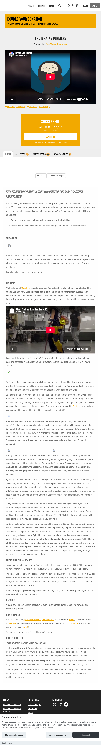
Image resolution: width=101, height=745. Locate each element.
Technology (44, 106)
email (25, 627)
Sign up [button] (95, 5)
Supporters (41, 154)
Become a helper (56, 175)
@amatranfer (48, 619)
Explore (41, 5)
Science (33, 106)
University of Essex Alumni (12, 710)
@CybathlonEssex (32, 619)
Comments (63, 154)
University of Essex (16, 106)
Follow (42, 175)
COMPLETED (50, 136)
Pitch (8, 154)
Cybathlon (26, 287)
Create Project (34, 704)
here (71, 619)
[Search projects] (59, 5)
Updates (22, 154)
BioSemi (77, 406)
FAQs (30, 712)
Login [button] (85, 5)
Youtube (75, 623)
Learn (51, 5)
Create (31, 5)
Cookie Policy (7, 743)
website (13, 623)
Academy (32, 708)
